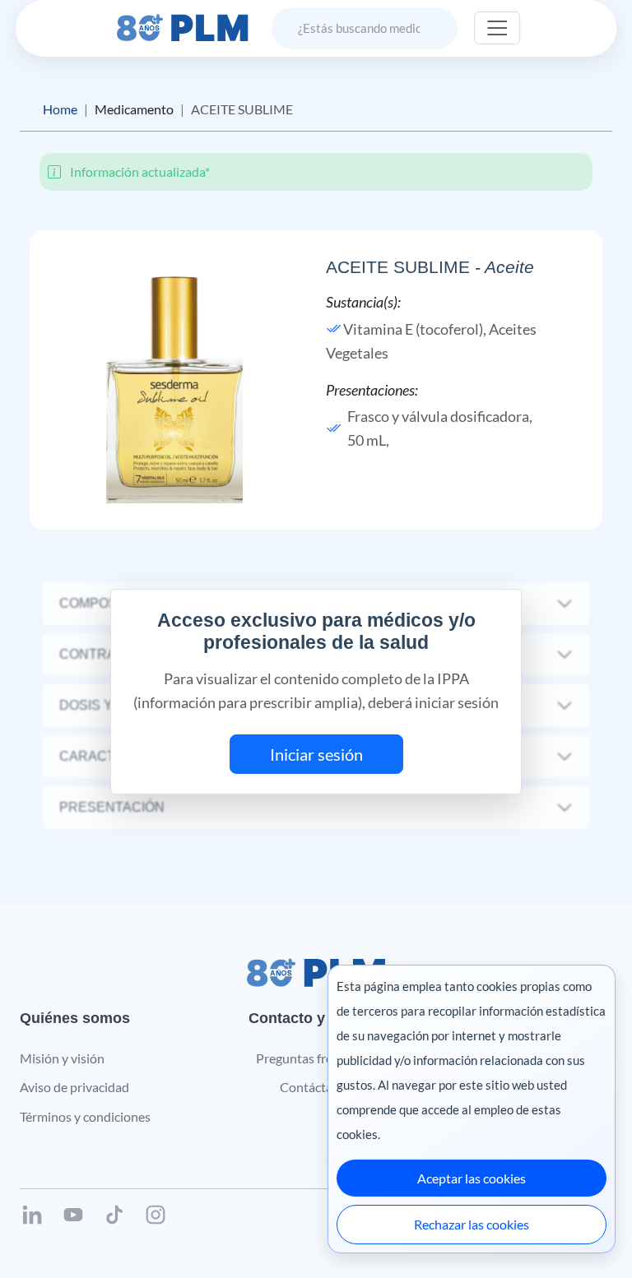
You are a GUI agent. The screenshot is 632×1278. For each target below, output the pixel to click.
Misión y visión (62, 1058)
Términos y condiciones (85, 1116)
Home (60, 109)
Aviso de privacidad (74, 1087)
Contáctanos (316, 1087)
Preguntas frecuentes (316, 1058)
